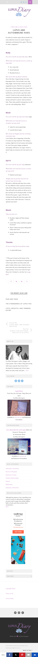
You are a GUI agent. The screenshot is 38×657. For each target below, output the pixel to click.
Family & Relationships (12, 478)
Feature (8, 481)
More (27, 370)
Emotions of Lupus (11, 475)
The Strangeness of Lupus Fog (18, 304)
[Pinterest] (22, 655)
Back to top (27, 650)
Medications (9, 484)
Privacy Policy (10, 598)
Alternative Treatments (12, 468)
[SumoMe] (35, 655)
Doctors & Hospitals (11, 472)
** (18, 44)
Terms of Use (9, 594)
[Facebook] (9, 655)
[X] (16, 655)
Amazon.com (18, 417)
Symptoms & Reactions (19, 27)
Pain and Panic (12, 299)
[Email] (28, 655)
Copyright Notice (10, 589)
